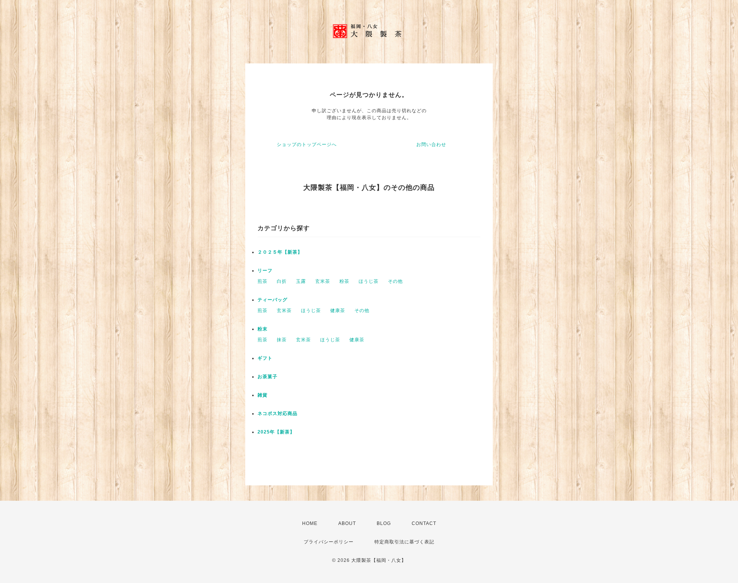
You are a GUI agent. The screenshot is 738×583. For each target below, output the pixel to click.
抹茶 (282, 339)
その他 (395, 281)
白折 (282, 281)
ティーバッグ (273, 299)
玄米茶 (322, 281)
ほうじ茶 (369, 281)
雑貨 (263, 395)
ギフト (265, 358)
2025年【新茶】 (276, 432)
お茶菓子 (268, 376)
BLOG (384, 523)
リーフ (265, 270)
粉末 (263, 329)
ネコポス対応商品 (278, 413)
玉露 (301, 281)
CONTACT (424, 523)
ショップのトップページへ (307, 144)
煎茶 (263, 281)
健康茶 (337, 310)
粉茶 (344, 281)
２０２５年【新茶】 (280, 252)
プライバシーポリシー (329, 542)
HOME (309, 523)
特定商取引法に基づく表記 (404, 542)
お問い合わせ (431, 144)
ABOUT (347, 523)
